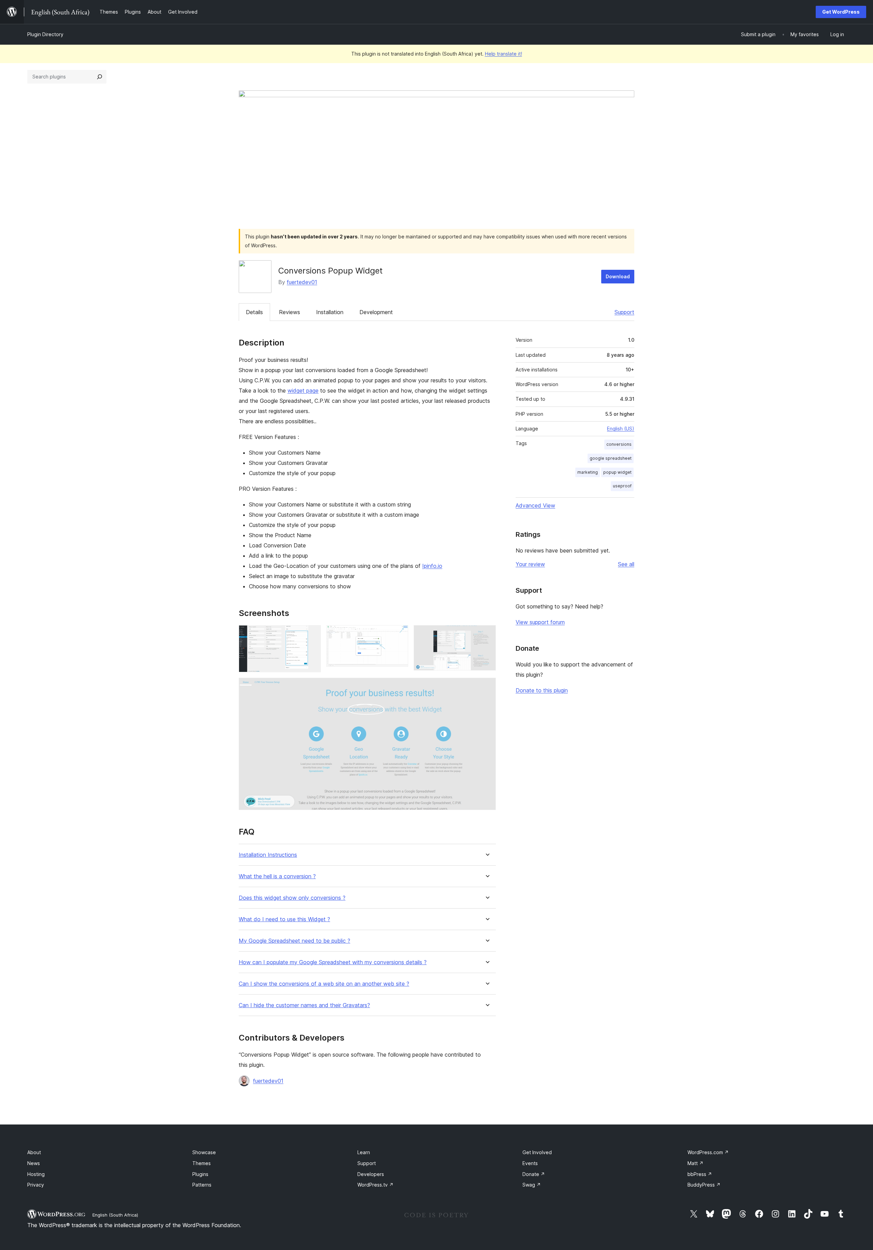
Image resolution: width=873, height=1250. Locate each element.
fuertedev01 (302, 282)
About (34, 1152)
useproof (622, 485)
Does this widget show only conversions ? (292, 898)
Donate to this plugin (542, 690)
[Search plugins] (99, 77)
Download (618, 276)
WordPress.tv (375, 1185)
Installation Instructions (268, 855)
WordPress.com (708, 1152)
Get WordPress (841, 12)
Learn (363, 1152)
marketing (587, 472)
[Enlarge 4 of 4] (486, 686)
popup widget (617, 472)
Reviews (289, 312)
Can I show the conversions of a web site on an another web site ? (324, 984)
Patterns (201, 1185)
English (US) (620, 428)
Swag (531, 1185)
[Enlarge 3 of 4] (486, 634)
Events (530, 1163)
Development (376, 312)
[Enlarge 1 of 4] (311, 634)
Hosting (36, 1174)
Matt (695, 1163)
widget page (303, 390)
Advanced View (535, 505)
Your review (530, 564)
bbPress (699, 1174)
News (33, 1163)
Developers (370, 1174)
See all (626, 564)
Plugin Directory (45, 34)
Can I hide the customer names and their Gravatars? (304, 1005)
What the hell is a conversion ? (277, 876)
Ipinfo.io (432, 565)
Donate (533, 1174)
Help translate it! (503, 54)
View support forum (540, 622)
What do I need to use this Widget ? (284, 919)
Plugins (200, 1174)
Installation (329, 312)
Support (624, 312)
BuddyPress (704, 1185)
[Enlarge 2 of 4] (399, 634)
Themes (201, 1163)
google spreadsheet (611, 458)
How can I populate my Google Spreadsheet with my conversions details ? (333, 962)
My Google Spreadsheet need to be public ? (294, 941)
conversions (619, 444)
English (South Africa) (115, 1215)
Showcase (204, 1152)
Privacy (35, 1185)
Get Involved (537, 1152)
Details (254, 312)
